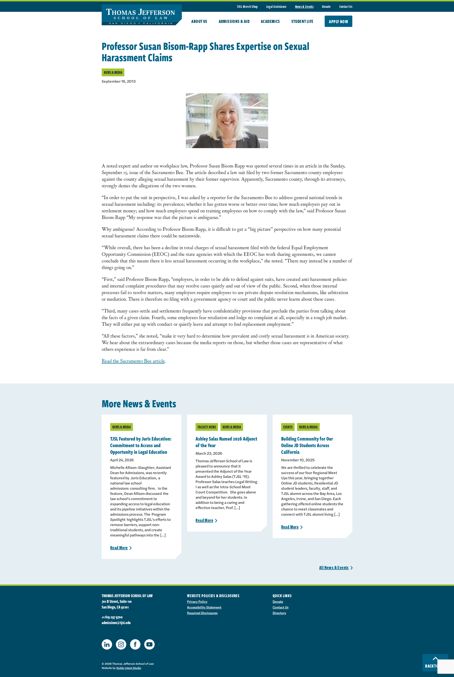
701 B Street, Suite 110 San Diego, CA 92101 (117, 604)
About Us (199, 21)
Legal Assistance (276, 6)
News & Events (304, 6)
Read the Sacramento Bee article (133, 360)
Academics (270, 21)
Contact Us (345, 6)
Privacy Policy (197, 601)
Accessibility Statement (204, 607)
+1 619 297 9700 (112, 617)
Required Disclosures (202, 612)
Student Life (302, 21)
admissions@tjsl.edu (116, 623)
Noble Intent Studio (128, 668)
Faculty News (207, 426)
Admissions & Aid (234, 21)
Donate (326, 6)
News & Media (113, 72)
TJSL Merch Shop (247, 6)
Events (287, 426)
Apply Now (338, 21)
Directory (279, 612)
